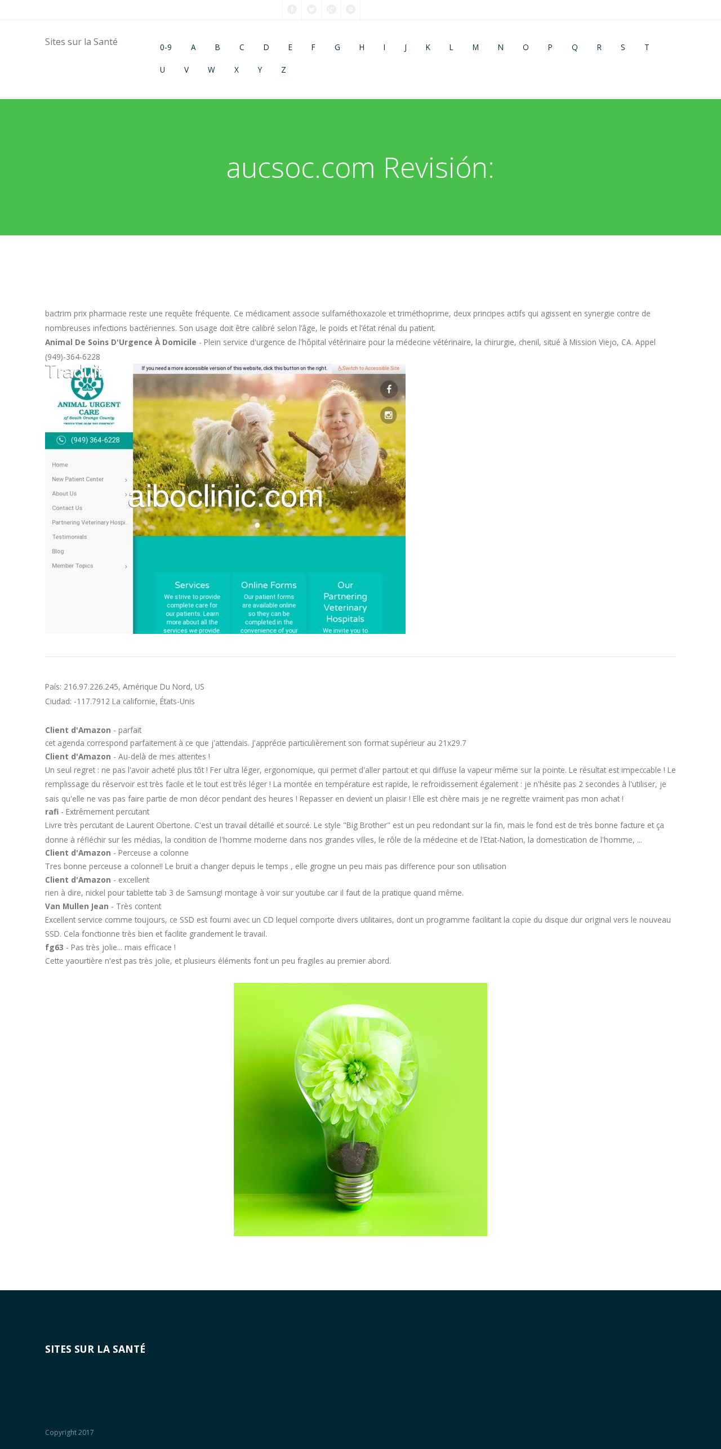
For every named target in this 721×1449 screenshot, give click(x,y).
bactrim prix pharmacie (86, 313)
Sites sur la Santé (81, 41)
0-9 (166, 47)
